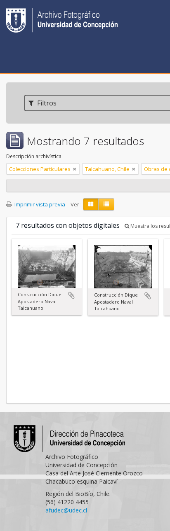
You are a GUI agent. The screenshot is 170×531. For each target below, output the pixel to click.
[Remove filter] (74, 169)
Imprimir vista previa (39, 204)
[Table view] (106, 204)
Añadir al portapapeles (71, 295)
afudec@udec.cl (66, 510)
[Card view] (91, 204)
